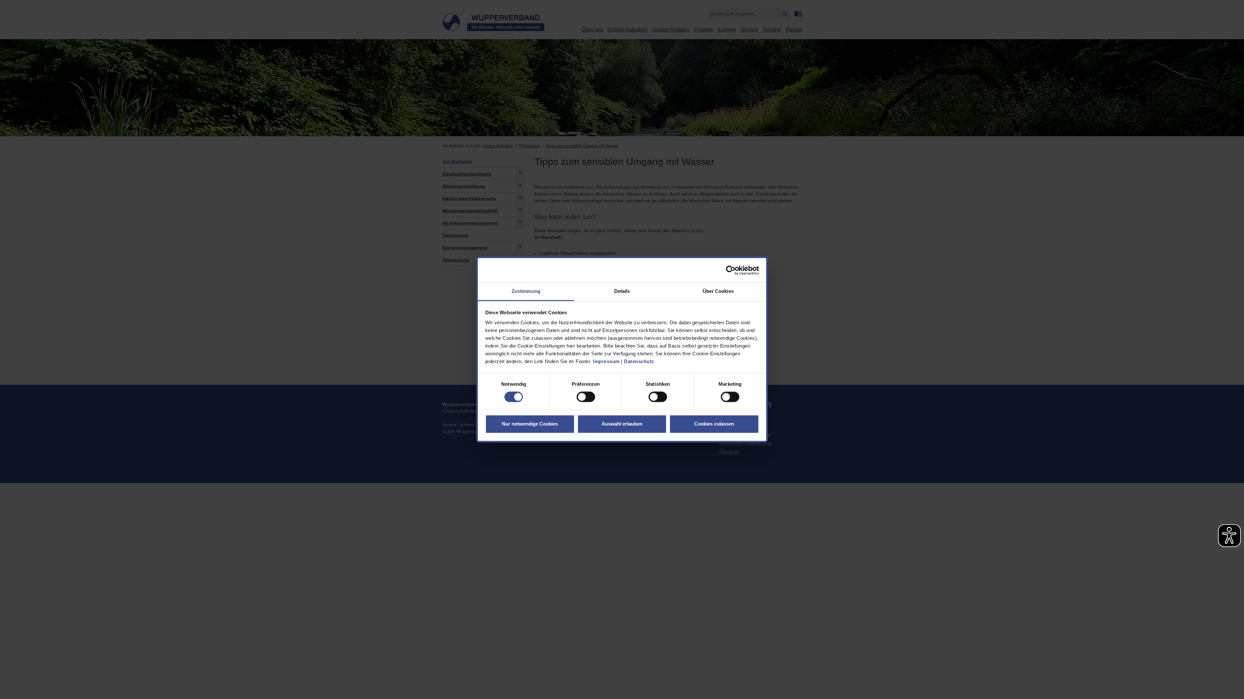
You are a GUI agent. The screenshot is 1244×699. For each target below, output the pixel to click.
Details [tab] (622, 291)
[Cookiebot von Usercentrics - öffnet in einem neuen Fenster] (730, 270)
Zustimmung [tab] (526, 291)
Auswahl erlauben (622, 424)
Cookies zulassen (714, 424)
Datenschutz (639, 361)
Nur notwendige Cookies (530, 424)
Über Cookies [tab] (718, 291)
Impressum (606, 361)
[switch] (586, 397)
